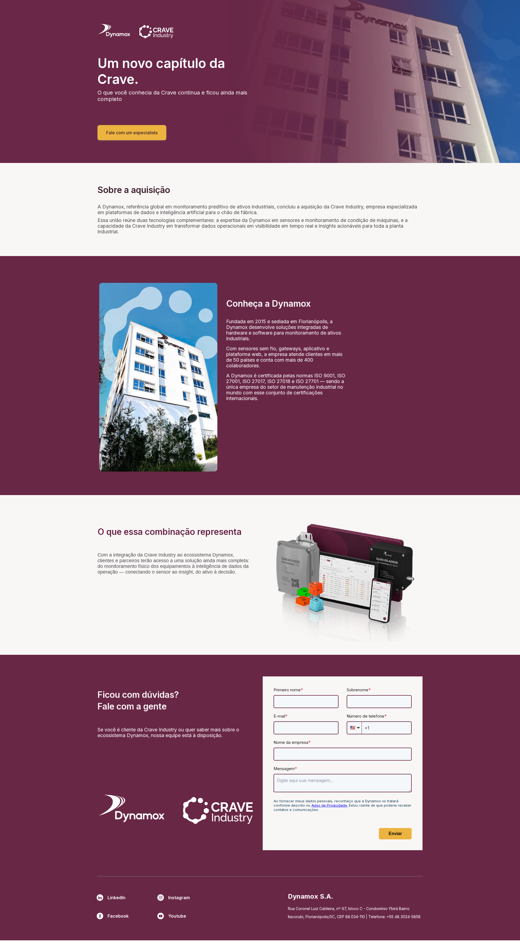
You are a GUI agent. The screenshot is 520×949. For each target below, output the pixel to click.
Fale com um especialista (132, 132)
